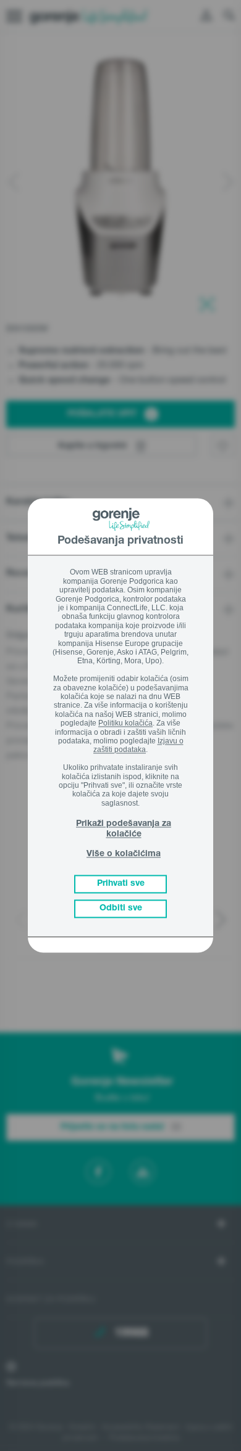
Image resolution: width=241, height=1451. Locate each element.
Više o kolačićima (124, 854)
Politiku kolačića (125, 723)
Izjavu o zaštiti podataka (138, 745)
